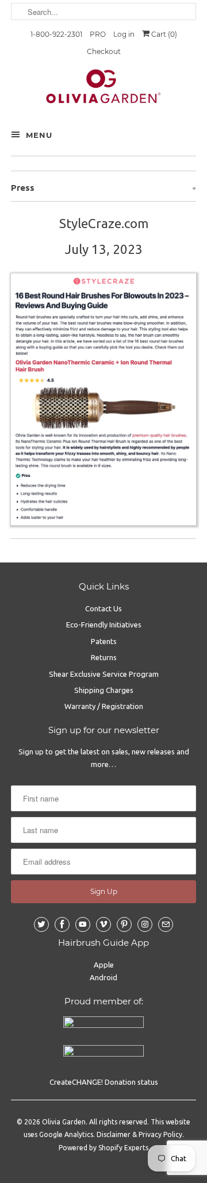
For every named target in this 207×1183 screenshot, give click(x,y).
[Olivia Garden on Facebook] (62, 924)
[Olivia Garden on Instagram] (144, 924)
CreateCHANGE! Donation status (103, 1082)
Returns (104, 657)
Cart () (163, 34)
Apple (104, 965)
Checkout (104, 51)
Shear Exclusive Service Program (104, 674)
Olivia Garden (64, 1122)
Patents (104, 641)
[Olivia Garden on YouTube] (82, 924)
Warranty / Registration (103, 706)
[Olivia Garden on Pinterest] (124, 924)
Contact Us (103, 608)
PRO (98, 34)
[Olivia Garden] (103, 89)
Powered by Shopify (90, 1147)
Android (103, 977)
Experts (136, 1147)
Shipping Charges (103, 690)
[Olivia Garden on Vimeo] (103, 924)
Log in (124, 34)
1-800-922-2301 (56, 34)
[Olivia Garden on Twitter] (41, 924)
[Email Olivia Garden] (165, 924)
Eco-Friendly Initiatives (103, 625)
